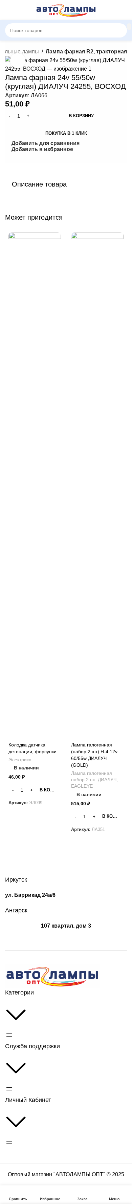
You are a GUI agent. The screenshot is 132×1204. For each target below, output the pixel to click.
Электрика (19, 759)
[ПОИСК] (129, 26)
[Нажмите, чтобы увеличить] (17, 60)
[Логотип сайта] (66, 10)
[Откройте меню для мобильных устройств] (8, 10)
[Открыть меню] (9, 1035)
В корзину (81, 115)
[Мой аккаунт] (124, 10)
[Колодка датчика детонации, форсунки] (34, 485)
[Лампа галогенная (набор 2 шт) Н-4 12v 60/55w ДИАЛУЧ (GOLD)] (97, 485)
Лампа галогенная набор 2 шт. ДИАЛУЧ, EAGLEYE (94, 780)
